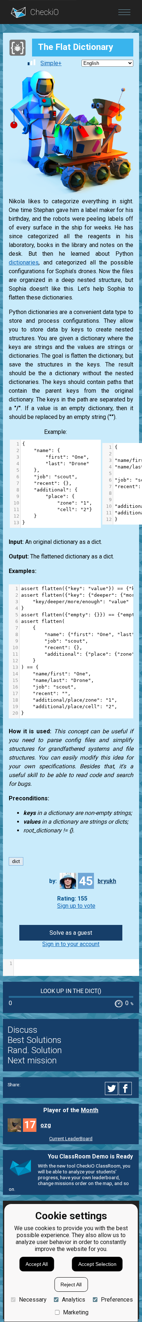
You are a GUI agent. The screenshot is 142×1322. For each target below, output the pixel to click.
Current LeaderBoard (70, 1138)
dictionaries (24, 262)
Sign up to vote (76, 905)
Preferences (117, 1299)
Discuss (23, 1030)
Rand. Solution (35, 1050)
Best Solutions (35, 1040)
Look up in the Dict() (70, 991)
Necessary (32, 1299)
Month (89, 1110)
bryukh (107, 881)
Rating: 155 (72, 898)
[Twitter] (112, 1088)
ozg (45, 1125)
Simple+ (51, 63)
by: (53, 881)
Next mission (32, 1060)
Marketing (75, 1312)
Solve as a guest (71, 932)
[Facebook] (126, 1088)
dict (16, 861)
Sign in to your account (70, 944)
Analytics (73, 1299)
